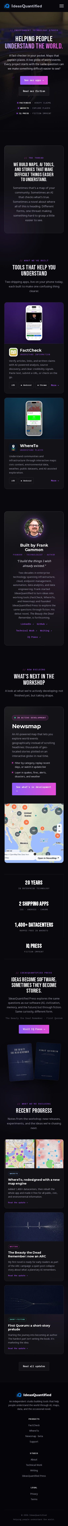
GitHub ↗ (42, 624)
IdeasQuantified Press (34, 1475)
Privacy (34, 1493)
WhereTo (34, 1430)
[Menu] (61, 6)
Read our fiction (34, 91)
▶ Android (26, 385)
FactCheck (34, 1425)
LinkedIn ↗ (27, 624)
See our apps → (34, 80)
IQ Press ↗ (34, 637)
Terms (34, 1499)
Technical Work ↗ (26, 630)
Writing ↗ (46, 630)
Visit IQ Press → (34, 1029)
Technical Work (34, 1465)
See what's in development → (33, 789)
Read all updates (34, 1366)
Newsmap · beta (34, 1436)
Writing (34, 1470)
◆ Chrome (42, 385)
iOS (13, 385)
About (34, 1459)
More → (55, 385)
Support (34, 1441)
